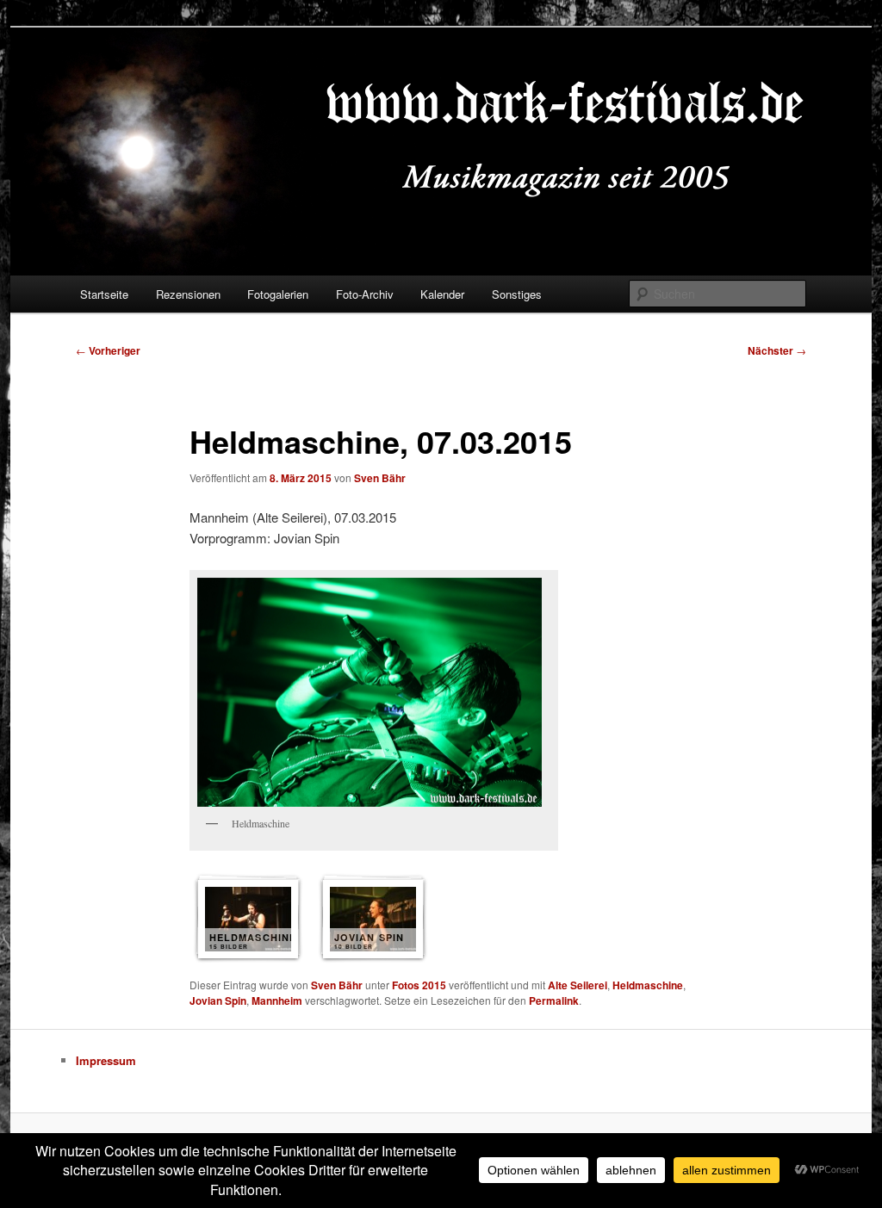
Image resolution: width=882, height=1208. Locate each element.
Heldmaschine (647, 985)
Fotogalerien (277, 294)
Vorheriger (108, 350)
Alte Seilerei (577, 985)
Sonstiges (517, 294)
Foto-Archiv (365, 294)
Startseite (104, 294)
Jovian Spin (217, 1000)
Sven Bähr (380, 478)
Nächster (777, 350)
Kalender (442, 294)
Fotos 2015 (419, 985)
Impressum (106, 1060)
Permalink (554, 1000)
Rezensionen (188, 294)
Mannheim (277, 1000)
